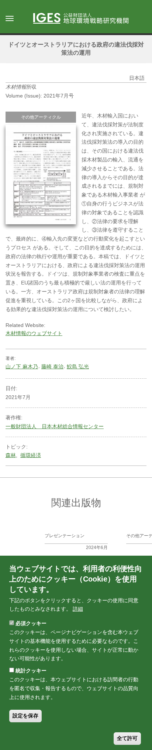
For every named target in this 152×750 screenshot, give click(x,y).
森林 (11, 455)
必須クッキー (30, 623)
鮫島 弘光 (78, 366)
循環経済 (30, 455)
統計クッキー (30, 671)
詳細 (78, 609)
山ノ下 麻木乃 (22, 366)
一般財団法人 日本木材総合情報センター (55, 426)
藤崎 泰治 (52, 366)
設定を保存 (25, 716)
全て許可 (127, 738)
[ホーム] (84, 19)
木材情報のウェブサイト (34, 333)
